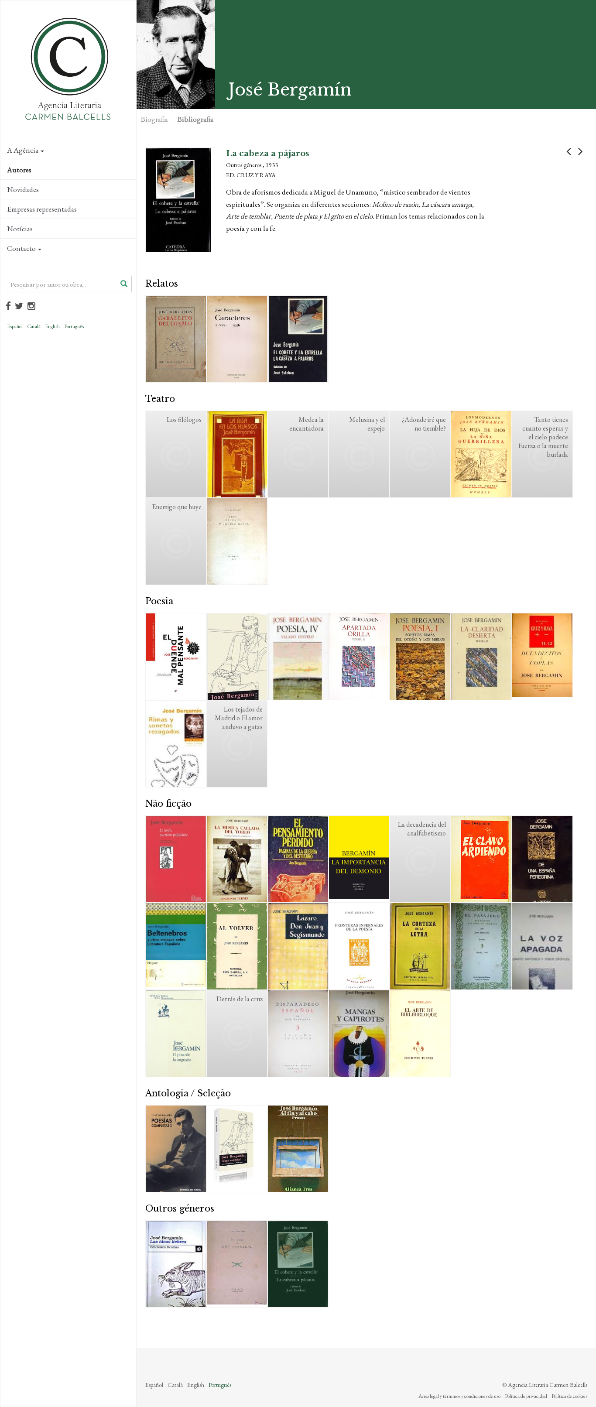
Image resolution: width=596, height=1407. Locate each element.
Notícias (20, 228)
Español (15, 326)
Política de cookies (569, 1396)
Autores (19, 170)
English (52, 326)
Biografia (154, 119)
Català (34, 326)
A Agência (22, 150)
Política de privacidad (526, 1396)
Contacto (21, 248)
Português (74, 326)
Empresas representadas (42, 209)
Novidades (23, 189)
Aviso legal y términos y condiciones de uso (459, 1396)
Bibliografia (195, 119)
